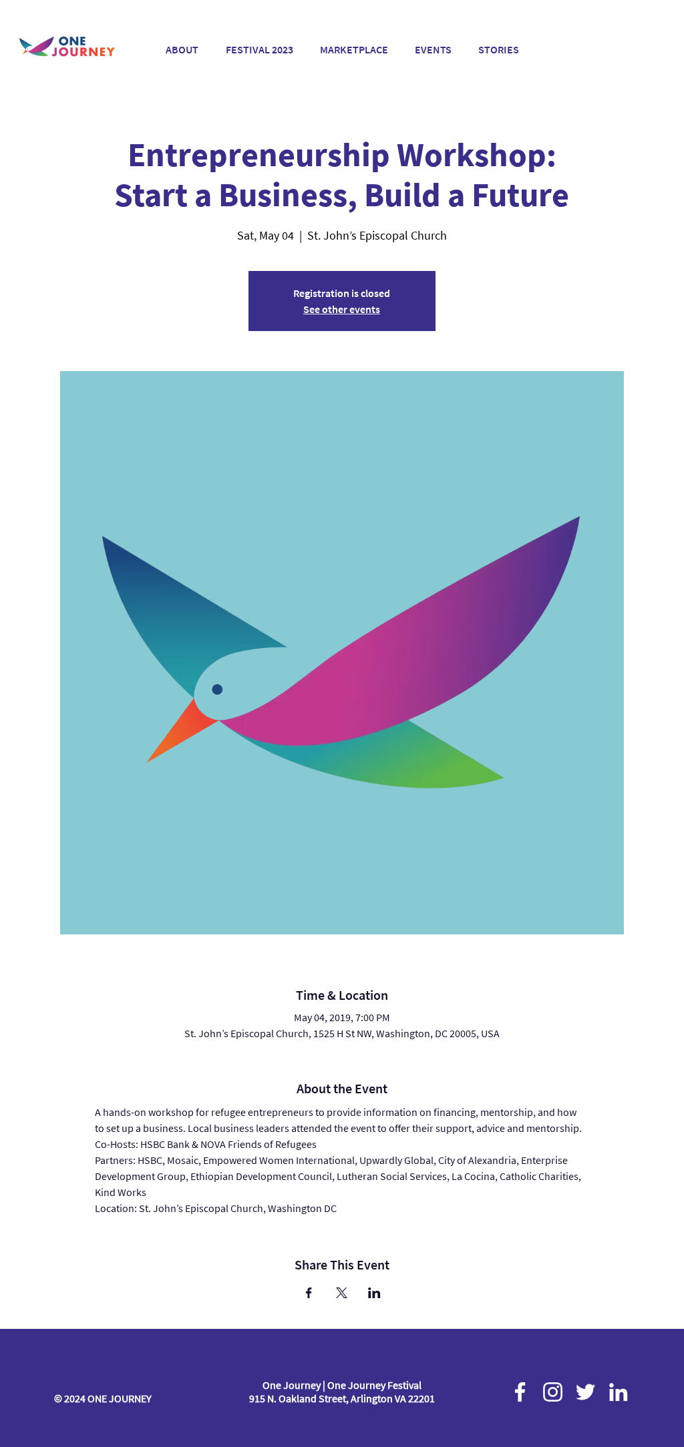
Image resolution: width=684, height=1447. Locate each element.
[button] (259, 43)
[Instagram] (553, 1392)
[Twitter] (585, 1392)
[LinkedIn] (618, 1392)
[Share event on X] (341, 1292)
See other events (341, 309)
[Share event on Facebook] (309, 1292)
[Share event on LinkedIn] (374, 1292)
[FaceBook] (520, 1392)
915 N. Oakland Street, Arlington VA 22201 (342, 1398)
